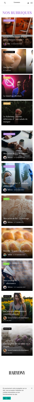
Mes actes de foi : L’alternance (11, 281)
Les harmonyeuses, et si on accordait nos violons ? (15, 38)
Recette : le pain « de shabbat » (17, 250)
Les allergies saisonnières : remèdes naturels (15, 312)
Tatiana (10, 254)
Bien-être (7, 296)
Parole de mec (9, 52)
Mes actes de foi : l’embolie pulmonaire (16, 184)
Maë (8, 44)
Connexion (17, 2)
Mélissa (10, 157)
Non (8, 398)
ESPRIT (6, 199)
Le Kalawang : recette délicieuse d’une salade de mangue (15, 119)
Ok (4, 398)
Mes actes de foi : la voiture (15, 153)
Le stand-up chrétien (12, 96)
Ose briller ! (8, 67)
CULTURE (7, 77)
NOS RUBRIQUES (9, 20)
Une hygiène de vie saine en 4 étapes (16, 345)
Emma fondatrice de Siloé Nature (18, 318)
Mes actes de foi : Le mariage (16, 218)
